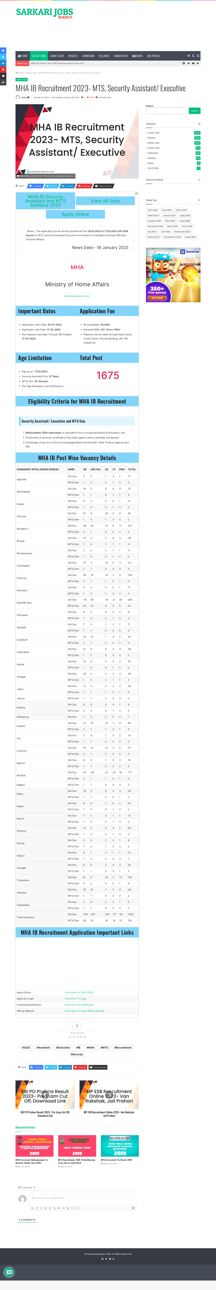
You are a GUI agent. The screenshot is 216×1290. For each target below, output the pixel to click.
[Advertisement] (140, 26)
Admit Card (57, 56)
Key (152, 231)
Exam (172, 226)
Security (77, 1054)
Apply (185, 215)
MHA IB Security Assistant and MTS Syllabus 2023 (45, 201)
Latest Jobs (39, 56)
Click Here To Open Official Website (85, 1010)
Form (187, 226)
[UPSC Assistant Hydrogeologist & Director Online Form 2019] (34, 1146)
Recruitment (123, 1047)
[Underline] (41, 1208)
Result (190, 237)
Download (155, 226)
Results (73, 56)
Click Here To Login (76, 998)
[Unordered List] (54, 1208)
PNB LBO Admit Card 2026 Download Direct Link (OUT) (58, 63)
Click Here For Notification (79, 1004)
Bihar (170, 221)
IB (79, 1047)
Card (184, 221)
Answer (170, 215)
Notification (182, 231)
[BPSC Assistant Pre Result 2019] (120, 1146)
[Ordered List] (50, 1208)
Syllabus (104, 56)
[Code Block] (63, 1208)
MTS (105, 1047)
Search (149, 106)
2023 (27, 1047)
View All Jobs (105, 201)
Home (24, 56)
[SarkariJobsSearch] (44, 13)
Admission (88, 56)
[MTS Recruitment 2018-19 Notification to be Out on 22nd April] (77, 1146)
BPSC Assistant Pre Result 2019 (116, 1159)
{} (72, 1208)
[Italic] (37, 1208)
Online (153, 237)
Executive (64, 1047)
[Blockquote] (59, 1208)
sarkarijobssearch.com (77, 296)
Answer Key (121, 56)
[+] (76, 1208)
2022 (166, 210)
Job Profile (153, 56)
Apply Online (75, 214)
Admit (153, 215)
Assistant (44, 1047)
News (139, 56)
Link (165, 231)
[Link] (68, 1208)
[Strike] (45, 1208)
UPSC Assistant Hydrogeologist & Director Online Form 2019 (31, 1161)
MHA (91, 1047)
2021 (152, 210)
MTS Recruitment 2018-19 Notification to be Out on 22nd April (76, 1161)
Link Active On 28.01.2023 (79, 992)
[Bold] (32, 1208)
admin (24, 97)
